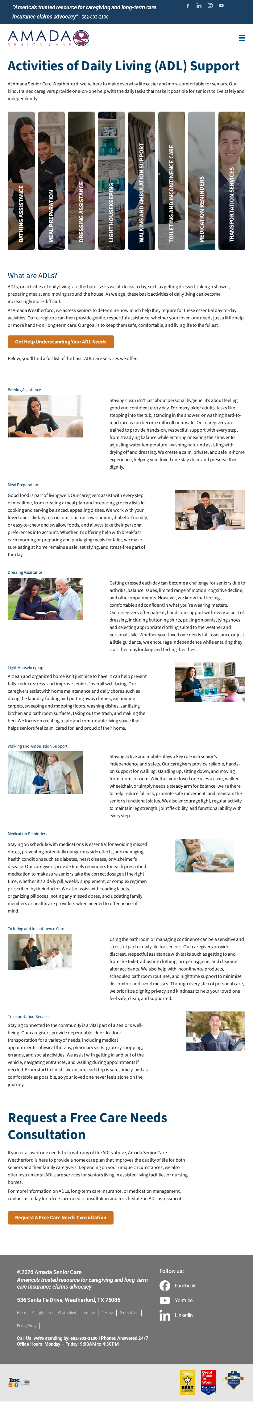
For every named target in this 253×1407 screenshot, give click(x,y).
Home (21, 1312)
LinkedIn (184, 1315)
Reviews (108, 1312)
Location (88, 1312)
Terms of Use (129, 1312)
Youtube (184, 1300)
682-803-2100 (95, 17)
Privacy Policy (26, 1325)
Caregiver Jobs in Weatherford (54, 1312)
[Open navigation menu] (242, 38)
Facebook (185, 1286)
